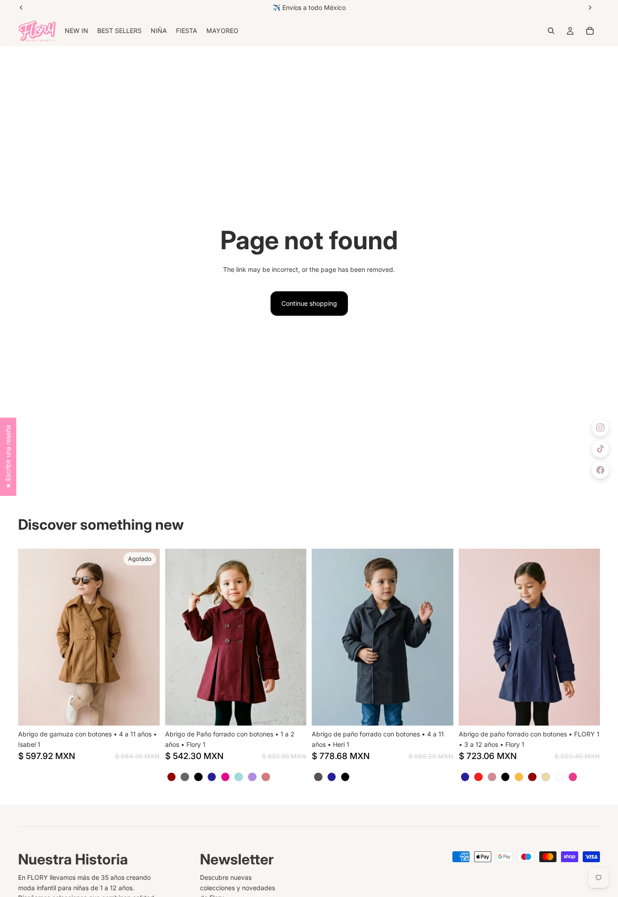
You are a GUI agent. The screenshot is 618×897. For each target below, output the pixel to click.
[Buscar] (551, 31)
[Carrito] (590, 31)
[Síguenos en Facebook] (600, 470)
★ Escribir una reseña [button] (8, 457)
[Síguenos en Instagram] (600, 427)
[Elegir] (292, 712)
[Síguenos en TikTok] (600, 448)
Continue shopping (309, 303)
